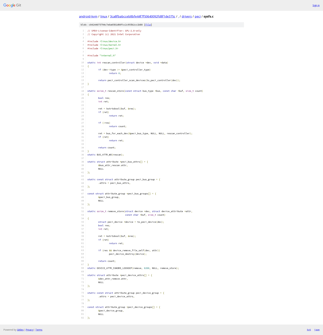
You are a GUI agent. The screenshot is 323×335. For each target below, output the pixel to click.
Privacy (29, 329)
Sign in (316, 5)
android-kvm (88, 16)
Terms (38, 329)
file (148, 24)
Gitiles (20, 329)
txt (309, 329)
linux (103, 16)
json (317, 329)
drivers (187, 16)
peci (198, 16)
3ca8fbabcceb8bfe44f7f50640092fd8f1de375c (142, 16)
